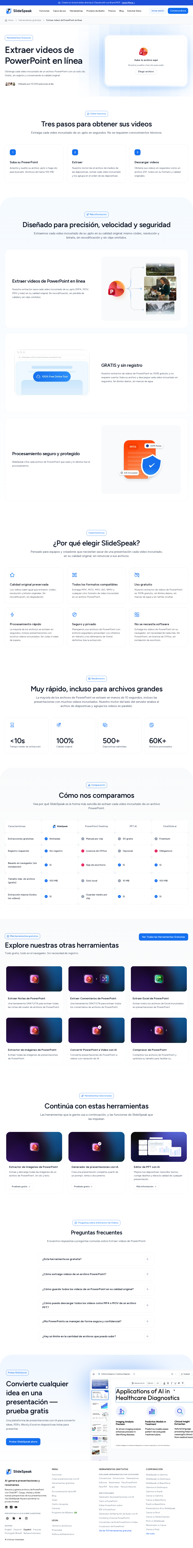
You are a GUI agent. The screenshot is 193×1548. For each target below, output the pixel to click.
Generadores (132, 1478)
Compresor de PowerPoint (111, 1526)
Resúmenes (114, 1482)
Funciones (44, 11)
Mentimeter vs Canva (156, 1525)
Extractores (118, 1478)
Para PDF (103, 1486)
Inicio (11, 20)
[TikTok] (11, 1507)
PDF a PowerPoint (107, 1509)
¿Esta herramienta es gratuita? (62, 1259)
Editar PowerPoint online (110, 1505)
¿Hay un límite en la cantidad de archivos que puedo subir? (79, 1336)
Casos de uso (59, 11)
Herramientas (76, 11)
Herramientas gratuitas (30, 20)
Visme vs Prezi (152, 1529)
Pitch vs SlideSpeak (155, 1521)
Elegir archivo (146, 71)
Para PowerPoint (129, 1482)
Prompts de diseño (95, 11)
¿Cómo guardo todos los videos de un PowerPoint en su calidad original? (88, 1289)
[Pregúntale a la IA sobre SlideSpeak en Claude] (13, 1518)
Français (37, 1529)
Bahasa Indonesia (32, 1533)
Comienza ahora (178, 10)
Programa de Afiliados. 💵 (64, 1512)
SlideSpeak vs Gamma (157, 1474)
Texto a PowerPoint (108, 1501)
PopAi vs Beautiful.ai (155, 1504)
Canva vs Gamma (154, 1495)
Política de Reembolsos (63, 1534)
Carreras (56, 1508)
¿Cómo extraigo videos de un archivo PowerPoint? (74, 1274)
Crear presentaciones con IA (65, 1479)
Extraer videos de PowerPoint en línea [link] (64, 20)
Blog (121, 11)
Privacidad (57, 1530)
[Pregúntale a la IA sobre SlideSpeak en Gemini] (20, 1518)
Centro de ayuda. (60, 1504)
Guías (54, 1500)
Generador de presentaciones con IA (116, 1497)
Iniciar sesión (158, 10)
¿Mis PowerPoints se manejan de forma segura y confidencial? (81, 1321)
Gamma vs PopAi (154, 1491)
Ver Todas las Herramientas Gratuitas (163, 936)
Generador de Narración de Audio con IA (118, 1514)
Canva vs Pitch (153, 1512)
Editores (103, 1482)
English (8, 1529)
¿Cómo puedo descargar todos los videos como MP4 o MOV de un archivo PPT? (89, 1305)
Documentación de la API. (64, 1491)
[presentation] (146, 60)
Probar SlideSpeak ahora (23, 1441)
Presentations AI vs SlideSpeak (160, 1508)
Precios (112, 11)
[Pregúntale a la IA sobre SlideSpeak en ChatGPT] (7, 1518)
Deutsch (18, 1529)
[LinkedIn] (6, 1507)
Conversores (105, 1478)
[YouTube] (15, 1507)
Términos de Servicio (62, 1526)
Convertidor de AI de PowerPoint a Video (118, 1522)
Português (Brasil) (13, 1533)
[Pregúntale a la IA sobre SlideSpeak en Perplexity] (26, 1518)
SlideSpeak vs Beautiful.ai (158, 1483)
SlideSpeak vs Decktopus (158, 1479)
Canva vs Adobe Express (158, 1517)
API (53, 1487)
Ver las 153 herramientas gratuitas (115, 1530)
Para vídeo (114, 1486)
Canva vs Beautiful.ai (156, 1500)
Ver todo (150, 1533)
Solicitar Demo (134, 11)
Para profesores (128, 1486)
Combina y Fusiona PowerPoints (114, 1518)
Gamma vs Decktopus (157, 1487)
